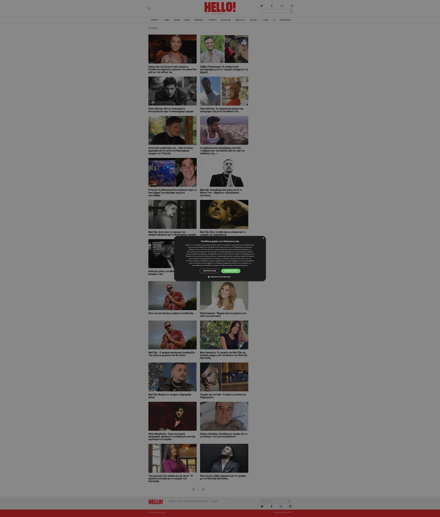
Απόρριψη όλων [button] (209, 271)
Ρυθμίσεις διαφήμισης (223, 263)
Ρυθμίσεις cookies (227, 265)
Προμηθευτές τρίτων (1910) (217, 254)
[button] (220, 276)
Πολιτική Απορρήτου (241, 265)
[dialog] (220, 258)
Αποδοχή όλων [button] (231, 271)
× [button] (263, 238)
